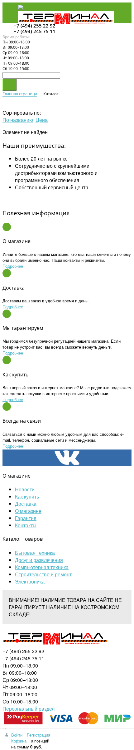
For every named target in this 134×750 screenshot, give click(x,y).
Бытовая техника (35, 552)
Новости (25, 489)
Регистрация (38, 735)
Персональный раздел (28, 708)
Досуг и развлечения (39, 560)
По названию (17, 119)
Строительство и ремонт (43, 574)
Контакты (25, 525)
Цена (42, 119)
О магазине (28, 510)
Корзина (18, 741)
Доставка (25, 503)
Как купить (27, 496)
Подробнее (12, 266)
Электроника (30, 581)
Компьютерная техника (42, 567)
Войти (16, 735)
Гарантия (25, 518)
